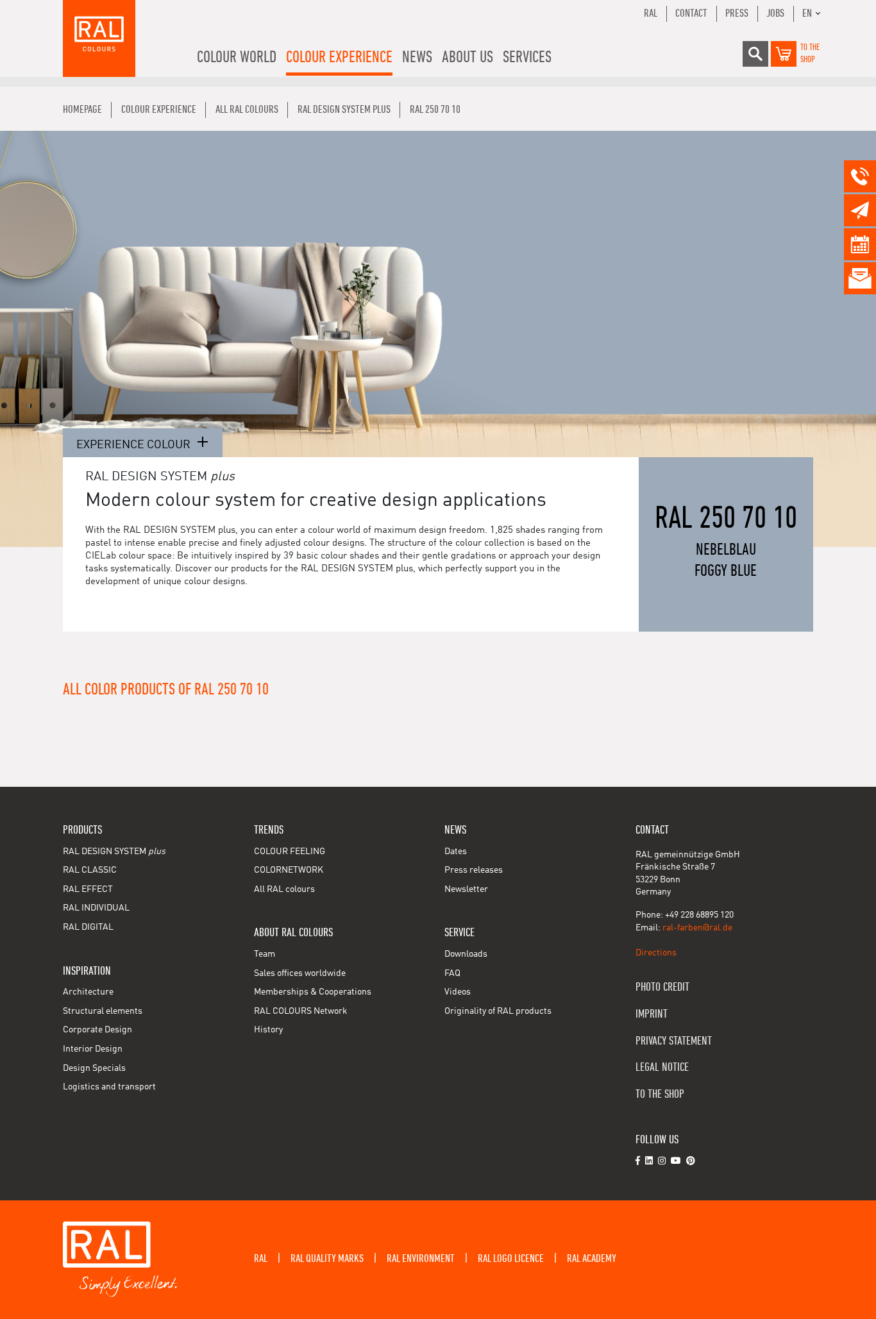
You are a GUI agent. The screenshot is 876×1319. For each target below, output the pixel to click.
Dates (455, 851)
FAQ (452, 973)
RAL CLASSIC (90, 870)
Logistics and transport (109, 1086)
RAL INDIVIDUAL (96, 907)
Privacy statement (674, 1041)
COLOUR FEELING (289, 851)
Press (736, 13)
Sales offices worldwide (300, 973)
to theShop (810, 54)
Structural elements (102, 1011)
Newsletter (466, 889)
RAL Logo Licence (511, 1258)
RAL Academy (591, 1258)
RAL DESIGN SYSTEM (114, 851)
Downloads (465, 954)
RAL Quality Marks (327, 1258)
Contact (691, 13)
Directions (656, 952)
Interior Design (92, 1049)
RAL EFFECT (88, 889)
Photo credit (662, 987)
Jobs (775, 13)
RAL (650, 13)
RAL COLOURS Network (301, 1011)
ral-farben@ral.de (697, 927)
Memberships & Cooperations (312, 991)
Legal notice (662, 1067)
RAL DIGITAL (88, 927)
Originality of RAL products (498, 1011)
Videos (457, 991)
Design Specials (94, 1068)
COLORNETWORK (288, 870)
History (268, 1029)
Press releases (473, 870)
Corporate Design (97, 1029)
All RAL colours (284, 889)
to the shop (660, 1094)
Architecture (88, 991)
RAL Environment (421, 1258)
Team (264, 954)
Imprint (652, 1014)
